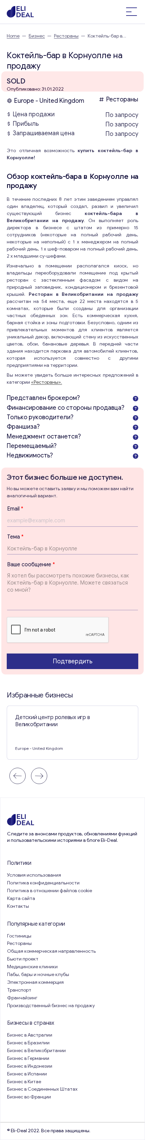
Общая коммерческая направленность (52, 951)
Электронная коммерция (35, 982)
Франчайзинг (22, 998)
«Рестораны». (46, 382)
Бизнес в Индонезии (29, 1066)
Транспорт (19, 990)
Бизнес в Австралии (29, 1035)
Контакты (18, 906)
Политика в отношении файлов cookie (49, 891)
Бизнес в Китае (24, 1082)
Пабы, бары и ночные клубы (38, 974)
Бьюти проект (22, 959)
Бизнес (37, 36)
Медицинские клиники (32, 967)
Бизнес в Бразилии (28, 1043)
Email (15, 508)
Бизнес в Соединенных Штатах (42, 1089)
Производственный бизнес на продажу (51, 1005)
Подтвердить (72, 661)
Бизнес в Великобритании (36, 1050)
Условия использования (34, 875)
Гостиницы (19, 936)
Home (13, 36)
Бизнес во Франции (29, 1097)
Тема (15, 536)
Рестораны (66, 36)
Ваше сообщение (31, 564)
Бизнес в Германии (28, 1058)
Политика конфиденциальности (43, 883)
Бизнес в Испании (27, 1074)
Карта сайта (21, 898)
